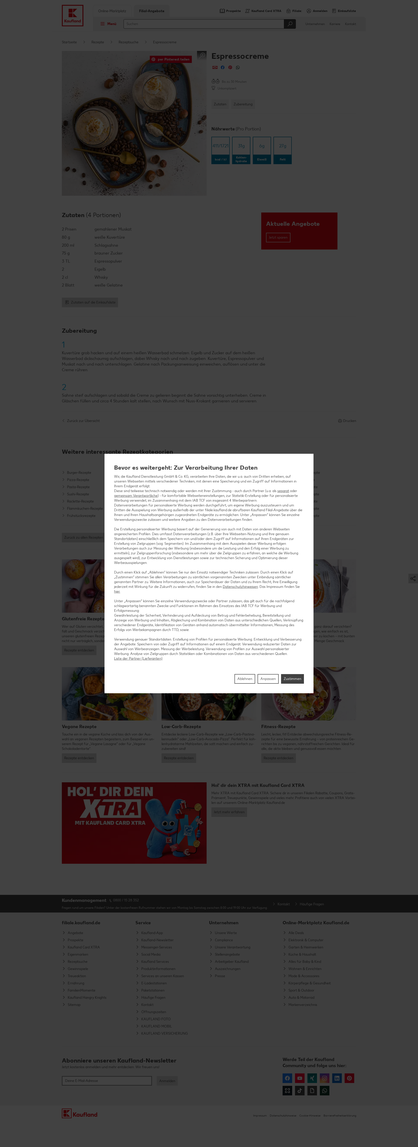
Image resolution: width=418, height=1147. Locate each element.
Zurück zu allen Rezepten (83, 537)
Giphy (312, 1090)
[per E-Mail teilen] (215, 67)
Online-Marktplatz (112, 11)
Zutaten (220, 104)
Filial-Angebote (151, 11)
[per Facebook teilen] (222, 67)
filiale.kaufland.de (81, 922)
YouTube (300, 1078)
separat (283, 491)
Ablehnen (244, 679)
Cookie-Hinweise (309, 1115)
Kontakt (350, 24)
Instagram (324, 1078)
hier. (117, 591)
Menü (111, 24)
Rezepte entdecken (79, 650)
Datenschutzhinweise (283, 1115)
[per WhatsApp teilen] (237, 67)
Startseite (69, 42)
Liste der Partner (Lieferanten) (138, 658)
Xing (312, 1078)
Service (143, 922)
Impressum (260, 1115)
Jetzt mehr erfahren (229, 812)
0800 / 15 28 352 (126, 900)
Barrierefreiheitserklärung (340, 1115)
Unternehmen (315, 24)
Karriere (335, 24)
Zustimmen (292, 679)
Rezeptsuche (128, 42)
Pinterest (349, 1078)
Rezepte (97, 42)
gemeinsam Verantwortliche (136, 496)
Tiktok (300, 1090)
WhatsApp (324, 1090)
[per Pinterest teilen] (230, 67)
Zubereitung (243, 104)
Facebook (287, 1078)
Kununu (287, 1090)
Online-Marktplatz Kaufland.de (316, 922)
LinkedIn (337, 1078)
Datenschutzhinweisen (240, 587)
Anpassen (268, 679)
